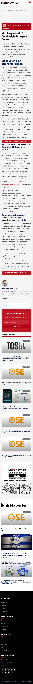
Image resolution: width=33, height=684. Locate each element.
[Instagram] (11, 669)
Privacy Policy (5, 660)
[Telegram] (2, 672)
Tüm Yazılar (6, 298)
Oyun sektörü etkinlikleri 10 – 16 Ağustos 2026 (16, 383)
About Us (4, 602)
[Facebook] (2, 669)
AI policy (3, 665)
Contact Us (4, 608)
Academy (4, 644)
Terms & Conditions (7, 663)
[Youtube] (14, 669)
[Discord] (11, 672)
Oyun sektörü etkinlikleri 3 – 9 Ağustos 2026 (16, 432)
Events (3, 623)
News (3, 639)
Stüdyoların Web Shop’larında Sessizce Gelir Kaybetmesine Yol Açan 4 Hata (16, 407)
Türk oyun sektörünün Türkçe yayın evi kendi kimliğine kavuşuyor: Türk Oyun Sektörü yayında (16, 358)
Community (5, 626)
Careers (3, 605)
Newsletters (5, 650)
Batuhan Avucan (9, 289)
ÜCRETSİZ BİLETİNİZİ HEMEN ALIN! (16, 141)
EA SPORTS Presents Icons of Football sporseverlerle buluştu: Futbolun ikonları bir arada (15, 555)
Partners (4, 629)
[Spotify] (5, 672)
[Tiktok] (8, 672)
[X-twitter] (8, 669)
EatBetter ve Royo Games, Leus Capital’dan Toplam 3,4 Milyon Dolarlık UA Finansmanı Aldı (16, 582)
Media (3, 621)
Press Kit (4, 611)
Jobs (2, 647)
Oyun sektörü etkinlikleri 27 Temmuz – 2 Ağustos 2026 (16, 456)
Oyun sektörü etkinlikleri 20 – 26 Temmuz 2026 (16, 529)
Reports (3, 642)
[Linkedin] (5, 669)
